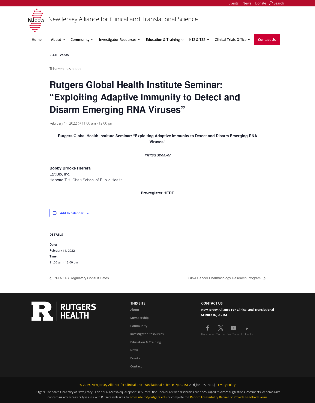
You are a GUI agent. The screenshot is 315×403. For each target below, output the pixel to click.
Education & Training (163, 39)
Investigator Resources (117, 39)
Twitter (220, 334)
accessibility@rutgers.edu (148, 397)
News (247, 3)
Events (233, 3)
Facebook (207, 334)
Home (37, 39)
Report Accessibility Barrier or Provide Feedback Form (228, 397)
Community (80, 39)
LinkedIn (247, 334)
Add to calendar (71, 213)
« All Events (59, 54)
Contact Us (267, 39)
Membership (139, 318)
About (56, 39)
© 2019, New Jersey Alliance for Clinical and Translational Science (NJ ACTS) (134, 385)
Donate (260, 3)
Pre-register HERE (157, 193)
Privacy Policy (226, 385)
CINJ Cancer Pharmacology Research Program (224, 277)
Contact (136, 366)
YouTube (233, 334)
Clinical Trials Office (230, 39)
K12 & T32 (197, 39)
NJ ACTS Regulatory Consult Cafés (81, 277)
